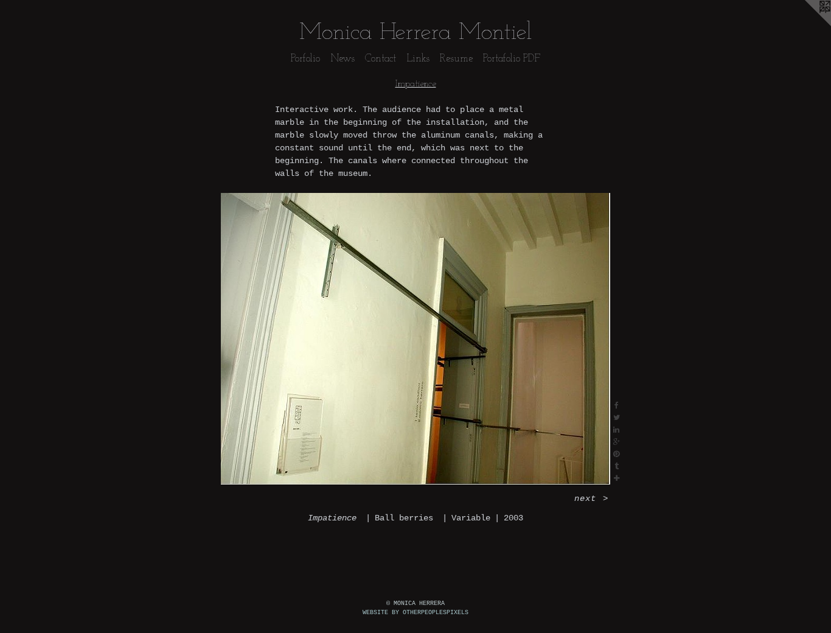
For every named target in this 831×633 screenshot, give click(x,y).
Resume (456, 59)
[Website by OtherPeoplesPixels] (806, 24)
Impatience (415, 84)
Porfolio (305, 59)
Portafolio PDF (511, 59)
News (342, 59)
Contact (380, 59)
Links (417, 59)
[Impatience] (415, 338)
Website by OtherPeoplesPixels (415, 612)
